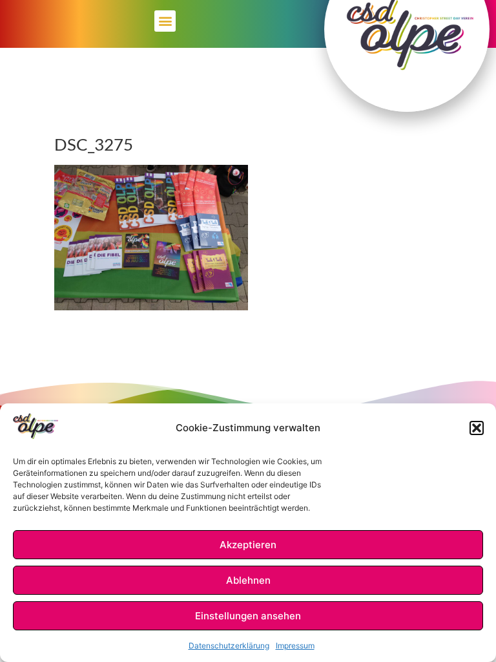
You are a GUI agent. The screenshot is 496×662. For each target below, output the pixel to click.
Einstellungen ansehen (248, 616)
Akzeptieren (248, 545)
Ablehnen (248, 580)
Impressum (295, 645)
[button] (476, 428)
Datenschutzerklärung (229, 645)
